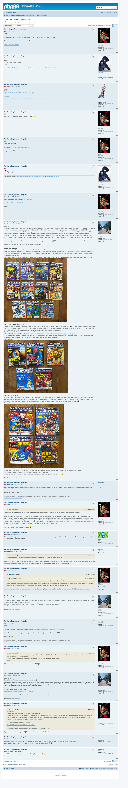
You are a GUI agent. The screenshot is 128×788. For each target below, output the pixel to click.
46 (104, 238)
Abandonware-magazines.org (11, 98)
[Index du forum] (11, 6)
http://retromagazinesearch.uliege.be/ (13, 497)
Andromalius (101, 749)
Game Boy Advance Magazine (16, 20)
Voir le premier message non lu (95, 25)
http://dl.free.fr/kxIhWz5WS (15, 203)
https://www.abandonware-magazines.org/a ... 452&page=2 (58, 334)
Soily (17, 22)
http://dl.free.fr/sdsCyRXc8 (11, 44)
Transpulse (100, 549)
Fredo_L (100, 98)
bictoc (99, 539)
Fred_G (29, 22)
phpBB (55, 771)
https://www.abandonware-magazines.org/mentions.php (50, 629)
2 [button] (114, 25)
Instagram (17, 477)
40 (104, 752)
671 (104, 47)
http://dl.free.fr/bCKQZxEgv (22, 147)
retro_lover (34, 22)
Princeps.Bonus (23, 22)
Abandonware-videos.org (39, 98)
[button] (117, 25)
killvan (99, 44)
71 (104, 485)
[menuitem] (14, 12)
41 (104, 542)
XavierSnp (12, 22)
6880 (104, 102)
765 (104, 76)
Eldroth (99, 235)
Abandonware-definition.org (25, 98)
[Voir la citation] (18, 509)
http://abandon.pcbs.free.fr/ (52, 67)
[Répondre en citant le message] (93, 29)
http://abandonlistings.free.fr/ (38, 67)
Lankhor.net (7, 96)
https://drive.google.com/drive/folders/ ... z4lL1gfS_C (19, 691)
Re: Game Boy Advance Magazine (15, 56)
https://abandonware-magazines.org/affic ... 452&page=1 (20, 92)
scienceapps (101, 482)
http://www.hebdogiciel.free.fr (24, 67)
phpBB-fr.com (63, 773)
